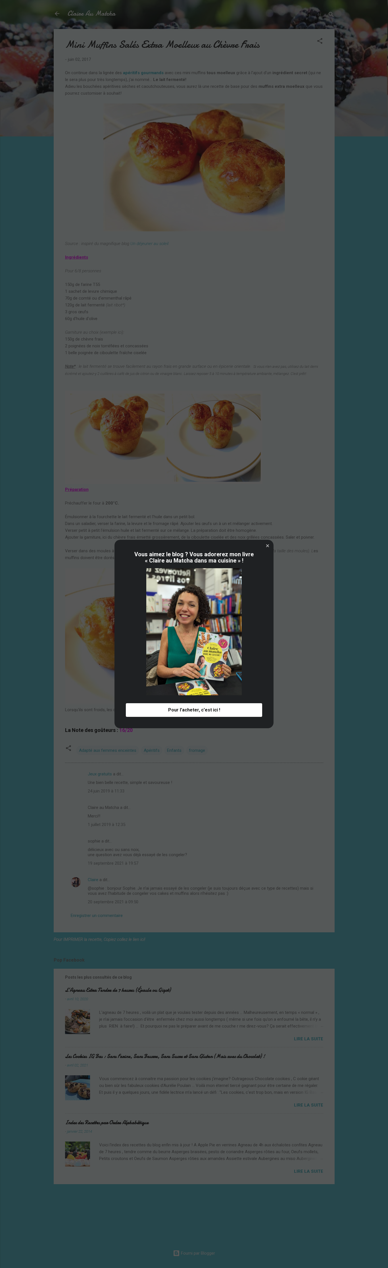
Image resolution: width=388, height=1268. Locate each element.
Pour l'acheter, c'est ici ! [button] (194, 710)
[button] (267, 545)
